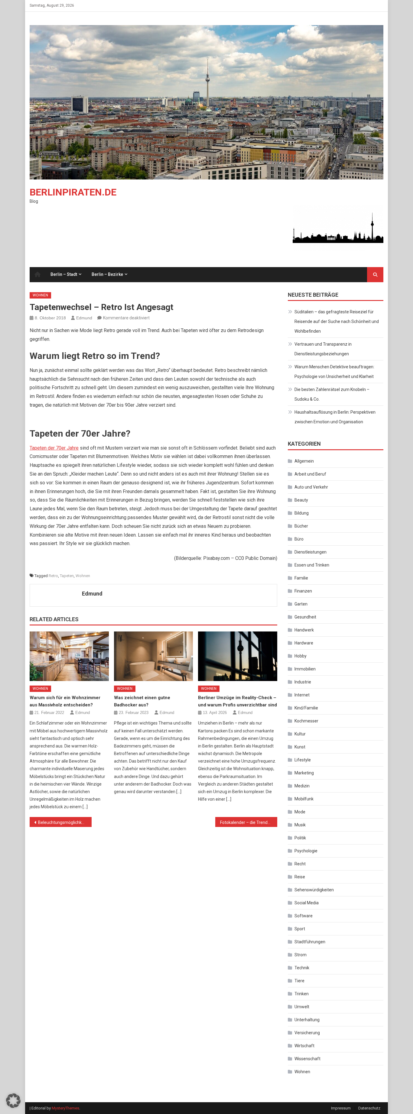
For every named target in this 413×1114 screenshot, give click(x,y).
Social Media (306, 902)
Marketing (304, 772)
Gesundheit (305, 617)
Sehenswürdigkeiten (314, 889)
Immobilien (305, 669)
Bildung (301, 513)
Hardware (303, 643)
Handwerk (304, 630)
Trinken (301, 993)
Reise (299, 876)
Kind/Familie (306, 708)
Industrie (302, 682)
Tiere (299, 980)
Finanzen (303, 591)
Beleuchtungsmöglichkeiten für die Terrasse (65, 822)
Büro (299, 539)
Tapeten (67, 575)
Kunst (299, 746)
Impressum (341, 1108)
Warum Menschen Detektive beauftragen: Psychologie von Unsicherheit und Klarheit (334, 371)
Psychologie (305, 850)
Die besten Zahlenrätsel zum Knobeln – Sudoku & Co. (331, 394)
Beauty (301, 500)
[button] (13, 1100)
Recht (300, 863)
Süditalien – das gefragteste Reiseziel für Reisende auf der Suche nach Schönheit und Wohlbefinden (336, 321)
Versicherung (307, 1032)
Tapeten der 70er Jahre (54, 448)
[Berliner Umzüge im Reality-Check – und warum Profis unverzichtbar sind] (237, 656)
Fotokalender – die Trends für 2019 (248, 822)
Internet (302, 695)
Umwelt (301, 1006)
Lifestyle (302, 759)
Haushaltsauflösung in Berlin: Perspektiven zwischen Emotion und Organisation (335, 417)
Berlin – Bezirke (107, 274)
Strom (300, 954)
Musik (300, 824)
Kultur (300, 733)
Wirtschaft (304, 1045)
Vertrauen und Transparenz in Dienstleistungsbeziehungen (323, 349)
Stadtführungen (309, 941)
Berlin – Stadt (63, 274)
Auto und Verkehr (311, 487)
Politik (300, 837)
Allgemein (304, 461)
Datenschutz (369, 1108)
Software (303, 915)
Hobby (300, 656)
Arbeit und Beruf (310, 474)
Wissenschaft (307, 1058)
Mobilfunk (304, 798)
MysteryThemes (65, 1108)
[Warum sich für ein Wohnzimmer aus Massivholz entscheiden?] (69, 656)
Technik (301, 967)
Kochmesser (306, 720)
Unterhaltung (307, 1019)
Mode (299, 811)
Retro (53, 575)
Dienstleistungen (310, 552)
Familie (301, 578)
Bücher (301, 526)
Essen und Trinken (311, 565)
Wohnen (40, 295)
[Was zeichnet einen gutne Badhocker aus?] (153, 656)
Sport (299, 928)
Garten (300, 604)
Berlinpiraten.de (73, 192)
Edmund (84, 317)
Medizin (302, 785)
